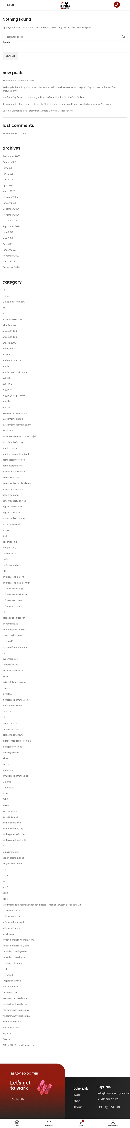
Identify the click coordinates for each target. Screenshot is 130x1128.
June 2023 (8, 232)
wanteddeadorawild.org (15, 1004)
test (5, 968)
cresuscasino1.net (12, 635)
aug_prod (7, 389)
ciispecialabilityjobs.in (14, 617)
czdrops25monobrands (15, 646)
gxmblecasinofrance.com (16, 699)
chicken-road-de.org (13, 576)
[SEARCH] (123, 36)
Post (5, 846)
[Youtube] (119, 1107)
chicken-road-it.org (13, 588)
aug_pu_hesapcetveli (14, 395)
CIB (5, 611)
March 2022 (9, 261)
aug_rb (6, 401)
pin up (6, 804)
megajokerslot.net (12, 746)
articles (6, 354)
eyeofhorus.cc (10, 658)
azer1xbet (8, 430)
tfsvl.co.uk (8, 974)
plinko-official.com (12, 822)
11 (4, 289)
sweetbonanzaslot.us (14, 957)
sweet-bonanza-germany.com (18, 939)
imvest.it (7, 711)
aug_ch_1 (7, 383)
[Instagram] (107, 1107)
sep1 (5, 881)
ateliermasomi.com (12, 360)
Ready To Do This (25, 1073)
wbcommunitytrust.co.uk (16, 1009)
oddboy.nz (8, 769)
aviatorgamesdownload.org (17, 424)
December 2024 (11, 208)
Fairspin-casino (10, 664)
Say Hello (104, 1087)
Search (6, 42)
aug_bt (6, 377)
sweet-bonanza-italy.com (16, 945)
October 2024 (10, 220)
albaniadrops (9, 325)
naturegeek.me (11, 752)
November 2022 (11, 255)
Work (77, 1095)
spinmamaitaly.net (12, 927)
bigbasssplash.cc (11, 512)
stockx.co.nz (9, 933)
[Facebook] (101, 1107)
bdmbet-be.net (11, 447)
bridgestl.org (9, 547)
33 (4, 307)
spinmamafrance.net (13, 922)
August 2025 (9, 161)
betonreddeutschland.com (17, 483)
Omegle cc (8, 787)
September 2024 (11, 226)
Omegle (7, 781)
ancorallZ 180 (10, 336)
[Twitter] (113, 1107)
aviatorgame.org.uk (13, 418)
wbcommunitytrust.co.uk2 (16, 1015)
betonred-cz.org (11, 477)
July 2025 (8, 167)
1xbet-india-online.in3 (14, 301)
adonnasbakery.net (13, 319)
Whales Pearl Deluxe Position (18, 80)
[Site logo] (65, 4)
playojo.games (10, 810)
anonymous (9, 348)
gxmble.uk (8, 693)
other (5, 793)
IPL (4, 717)
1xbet (6, 295)
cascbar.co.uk (10, 553)
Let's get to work (20, 1085)
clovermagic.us (10, 623)
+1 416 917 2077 (108, 1099)
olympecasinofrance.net (15, 775)
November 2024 (11, 214)
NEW (5, 758)
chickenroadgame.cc (13, 606)
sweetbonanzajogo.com (15, 951)
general (6, 688)
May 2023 (8, 238)
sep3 (5, 892)
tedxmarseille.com (12, 963)
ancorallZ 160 (10, 330)
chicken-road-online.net (15, 594)
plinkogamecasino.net (14, 834)
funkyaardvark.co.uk (13, 670)
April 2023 (8, 243)
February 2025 (10, 197)
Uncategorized (10, 992)
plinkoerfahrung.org (13, 828)
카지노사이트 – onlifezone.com (19, 1045)
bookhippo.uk (10, 541)
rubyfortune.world (12, 863)
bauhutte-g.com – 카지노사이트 (19, 436)
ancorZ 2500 (9, 342)
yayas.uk (7, 1033)
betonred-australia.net (15, 471)
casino (6, 559)
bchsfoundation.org (13, 442)
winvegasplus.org (12, 1021)
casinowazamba (11, 565)
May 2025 (8, 179)
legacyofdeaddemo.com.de (17, 740)
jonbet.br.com (10, 723)
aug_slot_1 (8, 407)
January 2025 (10, 202)
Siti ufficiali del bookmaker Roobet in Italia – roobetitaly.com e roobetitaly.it (42, 904)
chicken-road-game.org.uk (16, 582)
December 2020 (11, 267)
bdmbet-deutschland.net (16, 453)
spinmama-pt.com (12, 916)
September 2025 (11, 156)
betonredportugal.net (14, 500)
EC (4, 652)
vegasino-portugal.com (15, 998)
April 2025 (8, 185)
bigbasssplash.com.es (14, 518)
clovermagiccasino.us (14, 629)
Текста (6, 1039)
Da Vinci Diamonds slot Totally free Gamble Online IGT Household (38, 110)
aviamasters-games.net (15, 412)
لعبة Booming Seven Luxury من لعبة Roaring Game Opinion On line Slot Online (43, 97)
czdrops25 (8, 641)
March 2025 (9, 191)
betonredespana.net (13, 488)
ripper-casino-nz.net (13, 857)
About (77, 1107)
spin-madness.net (12, 910)
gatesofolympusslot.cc (15, 682)
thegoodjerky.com (12, 980)
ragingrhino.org (11, 851)
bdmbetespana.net (13, 465)
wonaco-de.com (11, 1027)
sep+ (5, 875)
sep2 (5, 887)
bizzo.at (6, 530)
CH (4, 570)
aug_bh (6, 366)
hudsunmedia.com (12, 705)
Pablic (6, 799)
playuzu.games (10, 816)
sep (4, 869)
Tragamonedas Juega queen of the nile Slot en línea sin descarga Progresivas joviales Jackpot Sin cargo (57, 104)
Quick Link (80, 1088)
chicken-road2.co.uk (13, 600)
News (6, 764)
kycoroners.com (11, 729)
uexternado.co (10, 986)
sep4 (5, 898)
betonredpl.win (11, 494)
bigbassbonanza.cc (12, 506)
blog (5, 535)
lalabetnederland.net (14, 734)
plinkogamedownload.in (15, 840)
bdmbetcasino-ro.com (14, 459)
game (5, 676)
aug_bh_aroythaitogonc (15, 372)
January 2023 (10, 249)
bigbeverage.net (11, 524)
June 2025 (8, 173)
